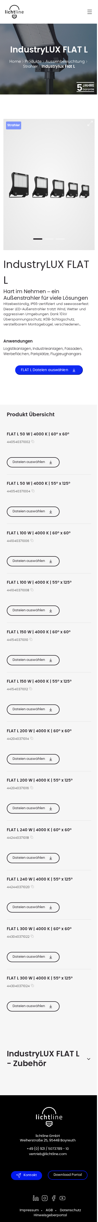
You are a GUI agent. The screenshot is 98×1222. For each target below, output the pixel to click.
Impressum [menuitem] (27, 1210)
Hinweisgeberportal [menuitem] (48, 1215)
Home (15, 62)
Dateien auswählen (29, 461)
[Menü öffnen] (92, 12)
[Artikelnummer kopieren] (32, 442)
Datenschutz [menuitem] (68, 1210)
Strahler (30, 67)
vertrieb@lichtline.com (46, 1154)
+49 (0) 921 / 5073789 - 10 (46, 1149)
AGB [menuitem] (47, 1210)
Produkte (33, 62)
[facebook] (51, 1198)
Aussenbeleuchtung (65, 62)
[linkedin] (33, 1198)
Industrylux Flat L (58, 67)
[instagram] (42, 1198)
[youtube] (60, 1198)
